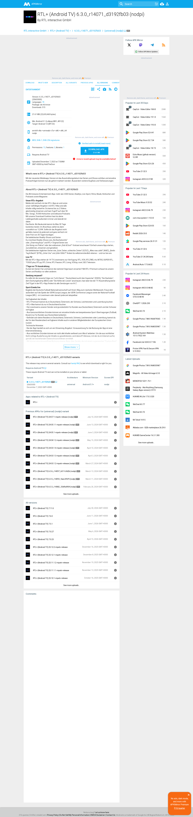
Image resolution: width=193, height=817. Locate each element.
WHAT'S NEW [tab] (43, 83)
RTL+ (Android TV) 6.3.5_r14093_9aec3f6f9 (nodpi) (54, 479)
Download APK (96, 150)
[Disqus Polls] (71, 630)
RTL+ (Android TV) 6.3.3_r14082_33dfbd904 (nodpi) (54, 487)
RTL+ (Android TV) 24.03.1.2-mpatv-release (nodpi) (54, 463)
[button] (92, 89)
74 (43, 102)
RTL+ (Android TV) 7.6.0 (43, 516)
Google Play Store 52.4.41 (143, 133)
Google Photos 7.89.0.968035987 (146, 327)
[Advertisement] (71, 58)
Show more (70, 347)
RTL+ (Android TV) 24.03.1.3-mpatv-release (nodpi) (54, 456)
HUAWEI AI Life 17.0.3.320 (143, 396)
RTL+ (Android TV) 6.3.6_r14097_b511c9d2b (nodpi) (54, 471)
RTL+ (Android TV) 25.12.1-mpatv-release (50, 555)
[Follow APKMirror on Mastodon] (140, 46)
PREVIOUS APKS (87, 83)
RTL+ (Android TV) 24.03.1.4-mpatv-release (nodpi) (54, 448)
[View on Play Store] (104, 89)
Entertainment (33, 90)
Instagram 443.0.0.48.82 (143, 288)
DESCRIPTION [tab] (57, 83)
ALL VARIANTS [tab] (71, 83)
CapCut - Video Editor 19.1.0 (144, 117)
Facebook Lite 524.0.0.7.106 (144, 342)
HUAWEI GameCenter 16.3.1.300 (146, 435)
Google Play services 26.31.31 (145, 241)
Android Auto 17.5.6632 (142, 264)
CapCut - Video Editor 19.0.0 (144, 125)
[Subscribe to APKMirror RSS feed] (163, 46)
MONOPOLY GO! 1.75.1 (142, 381)
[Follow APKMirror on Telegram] (152, 46)
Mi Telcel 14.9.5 (139, 420)
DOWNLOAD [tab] (30, 83)
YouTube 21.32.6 (140, 249)
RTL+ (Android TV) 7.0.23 (43, 539)
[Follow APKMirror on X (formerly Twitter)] (129, 46)
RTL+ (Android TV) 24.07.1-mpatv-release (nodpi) (53, 417)
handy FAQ (75, 363)
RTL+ (35, 402)
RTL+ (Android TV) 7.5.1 (43, 524)
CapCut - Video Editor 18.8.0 (144, 109)
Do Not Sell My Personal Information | (75, 815)
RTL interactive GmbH (56, 20)
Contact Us (110, 815)
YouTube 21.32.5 (140, 171)
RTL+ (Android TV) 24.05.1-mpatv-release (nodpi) (53, 432)
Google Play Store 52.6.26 (143, 164)
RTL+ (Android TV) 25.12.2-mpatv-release (50, 547)
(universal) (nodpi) (114, 30)
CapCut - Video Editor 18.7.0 (144, 148)
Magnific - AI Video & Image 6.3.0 (146, 373)
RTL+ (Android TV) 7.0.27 (43, 532)
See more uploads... (71, 494)
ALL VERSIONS (102, 83)
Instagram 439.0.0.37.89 (143, 179)
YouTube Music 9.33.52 (142, 202)
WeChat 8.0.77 (139, 404)
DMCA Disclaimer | (98, 815)
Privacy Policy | (53, 815)
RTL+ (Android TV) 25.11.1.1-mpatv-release (51, 570)
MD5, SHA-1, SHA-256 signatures (46, 140)
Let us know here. (102, 812)
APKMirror (37, 3)
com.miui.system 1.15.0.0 (143, 218)
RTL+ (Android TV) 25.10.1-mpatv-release (50, 578)
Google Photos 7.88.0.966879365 (146, 319)
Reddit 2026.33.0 (140, 233)
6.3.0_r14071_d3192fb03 (87, 30)
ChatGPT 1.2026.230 (141, 303)
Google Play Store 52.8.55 (143, 226)
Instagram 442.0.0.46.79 (143, 210)
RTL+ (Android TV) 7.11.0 (43, 508)
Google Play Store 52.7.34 (143, 140)
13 (44, 147)
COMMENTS (116, 83)
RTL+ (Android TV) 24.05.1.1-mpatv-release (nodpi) (54, 425)
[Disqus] (71, 699)
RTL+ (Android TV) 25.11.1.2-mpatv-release (51, 563)
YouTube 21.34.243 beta (143, 257)
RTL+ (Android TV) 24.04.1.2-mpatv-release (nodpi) (54, 440)
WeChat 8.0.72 (139, 311)
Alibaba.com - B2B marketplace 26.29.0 (149, 428)
